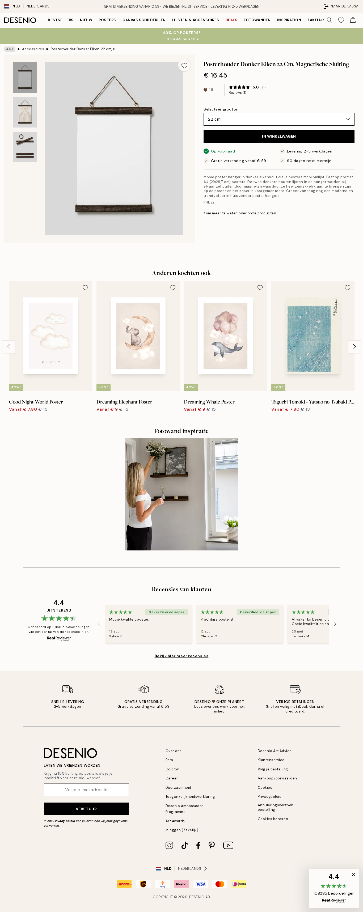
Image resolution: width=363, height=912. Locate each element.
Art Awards (175, 821)
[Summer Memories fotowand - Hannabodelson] (181, 494)
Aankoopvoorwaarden (277, 778)
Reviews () (237, 93)
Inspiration (289, 20)
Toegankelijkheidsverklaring (190, 796)
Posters (107, 20)
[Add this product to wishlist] (184, 65)
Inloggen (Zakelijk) (182, 830)
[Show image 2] (25, 112)
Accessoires (33, 49)
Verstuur (86, 809)
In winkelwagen (279, 136)
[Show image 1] (25, 77)
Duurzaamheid (178, 787)
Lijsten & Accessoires (195, 20)
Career (172, 778)
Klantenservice (271, 760)
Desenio (197, 897)
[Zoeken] (329, 20)
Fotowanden (257, 20)
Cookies (265, 787)
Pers (169, 760)
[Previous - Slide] (8, 346)
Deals (232, 20)
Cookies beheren (273, 819)
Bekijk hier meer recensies (182, 656)
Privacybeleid (270, 796)
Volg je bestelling (273, 769)
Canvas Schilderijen (144, 20)
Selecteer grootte (221, 109)
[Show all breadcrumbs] (9, 49)
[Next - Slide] (354, 346)
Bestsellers (61, 20)
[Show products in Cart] (353, 20)
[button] (334, 888)
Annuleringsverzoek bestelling (275, 807)
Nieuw (86, 20)
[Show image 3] (25, 147)
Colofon (173, 769)
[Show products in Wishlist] (341, 20)
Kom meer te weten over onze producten (240, 213)
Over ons (174, 751)
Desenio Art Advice (275, 751)
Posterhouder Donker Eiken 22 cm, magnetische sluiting (83, 49)
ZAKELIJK (316, 20)
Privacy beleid (64, 821)
